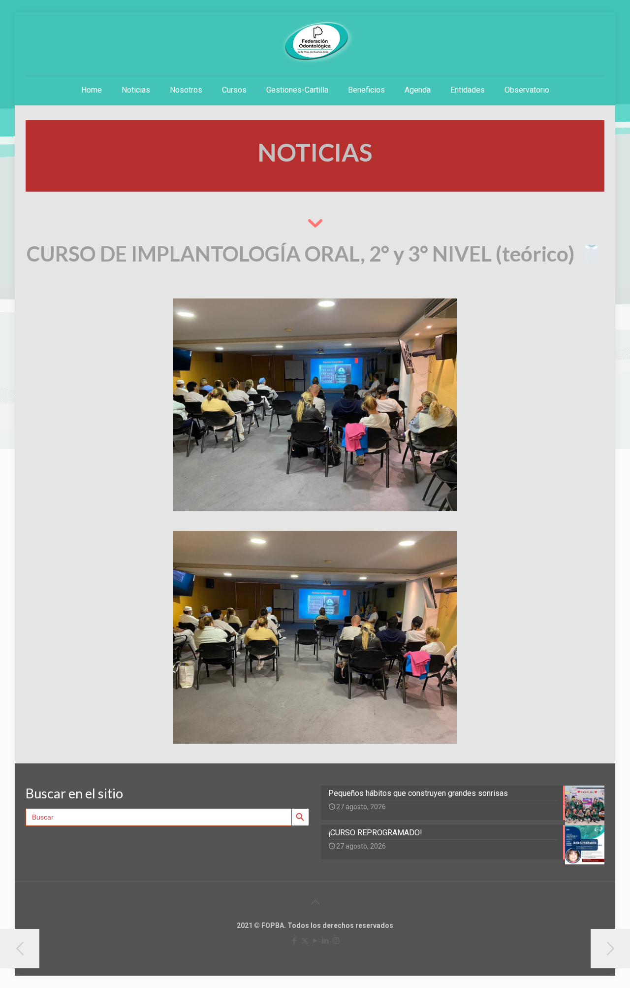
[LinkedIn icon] (325, 940)
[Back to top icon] (315, 902)
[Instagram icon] (336, 940)
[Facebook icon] (294, 940)
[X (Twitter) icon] (305, 940)
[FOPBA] (315, 42)
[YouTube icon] (315, 940)
